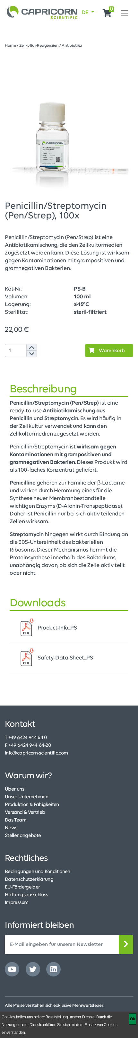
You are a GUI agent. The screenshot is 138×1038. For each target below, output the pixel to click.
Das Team (15, 820)
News (11, 828)
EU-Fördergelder (22, 887)
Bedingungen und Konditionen (37, 871)
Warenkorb (111, 350)
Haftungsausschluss (26, 895)
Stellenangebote (23, 835)
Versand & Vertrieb (25, 812)
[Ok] (132, 1019)
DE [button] (86, 13)
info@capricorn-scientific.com (36, 753)
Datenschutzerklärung (29, 879)
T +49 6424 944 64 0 (26, 737)
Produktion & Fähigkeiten (32, 804)
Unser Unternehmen (26, 797)
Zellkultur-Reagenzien (39, 45)
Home (10, 45)
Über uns (14, 789)
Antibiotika (72, 45)
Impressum (16, 902)
